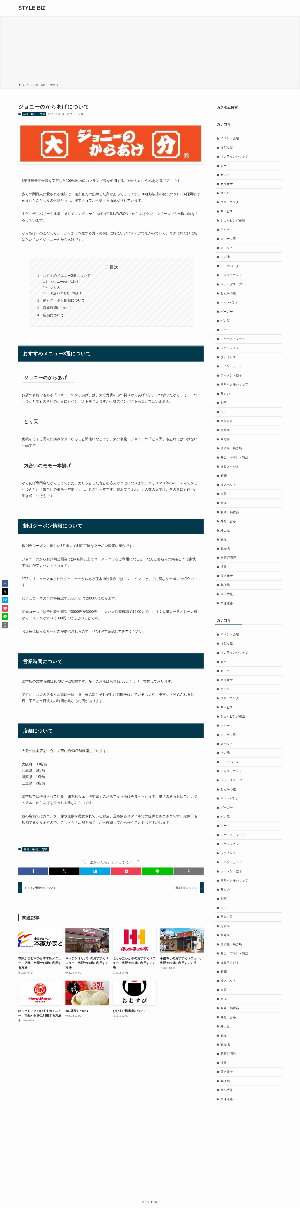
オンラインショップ (234, 156)
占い (223, 411)
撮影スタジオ (229, 466)
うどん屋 (226, 147)
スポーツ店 (228, 238)
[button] (33, 871)
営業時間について (57, 308)
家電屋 (225, 439)
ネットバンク (229, 302)
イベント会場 (229, 138)
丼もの (225, 393)
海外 (223, 493)
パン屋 (225, 320)
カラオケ (226, 184)
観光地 (225, 548)
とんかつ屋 (228, 293)
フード (225, 330)
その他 (225, 257)
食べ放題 (226, 594)
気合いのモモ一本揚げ (66, 293)
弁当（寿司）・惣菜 (34, 114)
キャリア (226, 193)
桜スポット (228, 484)
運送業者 (226, 576)
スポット (226, 247)
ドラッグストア (231, 284)
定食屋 (225, 430)
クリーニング (229, 202)
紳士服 (225, 530)
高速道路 (226, 603)
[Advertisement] (150, 50)
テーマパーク (229, 266)
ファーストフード (232, 339)
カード (225, 165)
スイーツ (226, 229)
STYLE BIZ (31, 8)
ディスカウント (231, 275)
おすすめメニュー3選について (66, 275)
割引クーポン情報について (64, 300)
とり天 (55, 287)
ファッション (229, 348)
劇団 (223, 402)
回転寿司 (226, 421)
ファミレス (228, 357)
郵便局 (225, 585)
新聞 (223, 475)
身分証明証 (228, 557)
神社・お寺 (228, 521)
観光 (223, 539)
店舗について (53, 315)
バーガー (226, 311)
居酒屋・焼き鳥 (231, 448)
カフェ (225, 175)
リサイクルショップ (234, 384)
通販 (223, 566)
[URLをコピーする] (188, 871)
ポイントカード (231, 366)
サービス (226, 211)
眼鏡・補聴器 (229, 512)
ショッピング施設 (232, 220)
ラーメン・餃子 (231, 375)
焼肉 (223, 503)
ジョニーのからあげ (64, 281)
